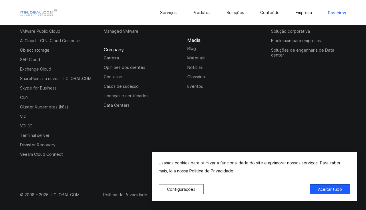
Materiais (196, 57)
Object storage (34, 50)
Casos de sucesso (121, 86)
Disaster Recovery (37, 144)
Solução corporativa (290, 31)
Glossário (196, 76)
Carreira (111, 57)
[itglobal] (38, 12)
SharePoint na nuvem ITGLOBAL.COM (56, 78)
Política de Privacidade (125, 194)
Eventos (195, 86)
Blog (191, 48)
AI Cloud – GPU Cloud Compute (50, 40)
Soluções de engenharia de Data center (302, 52)
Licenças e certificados (126, 95)
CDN (24, 97)
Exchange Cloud (35, 69)
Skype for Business (38, 87)
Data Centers (117, 105)
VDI (23, 116)
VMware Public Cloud (40, 31)
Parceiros (337, 12)
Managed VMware (121, 31)
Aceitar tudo (330, 189)
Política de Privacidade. (211, 170)
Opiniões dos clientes (124, 67)
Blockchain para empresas (296, 40)
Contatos (113, 76)
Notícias (195, 67)
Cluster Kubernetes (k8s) (44, 106)
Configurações (181, 189)
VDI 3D (26, 125)
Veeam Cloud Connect (41, 154)
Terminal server (34, 135)
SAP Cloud (30, 59)
